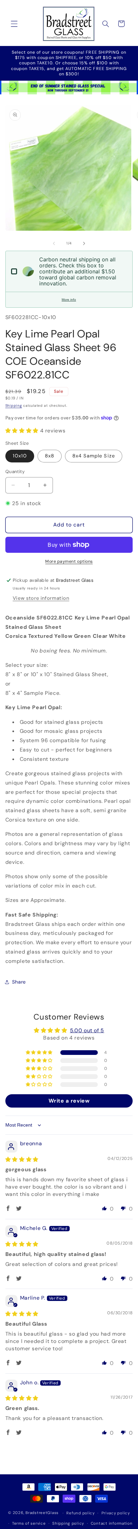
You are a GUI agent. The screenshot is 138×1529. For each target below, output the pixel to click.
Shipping (13, 405)
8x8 (49, 455)
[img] (22, 1159)
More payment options (69, 561)
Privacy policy (115, 1513)
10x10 (20, 455)
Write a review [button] (69, 1100)
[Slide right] (84, 243)
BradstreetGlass (42, 1513)
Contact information (112, 1523)
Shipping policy (68, 1523)
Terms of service (29, 1523)
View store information (41, 598)
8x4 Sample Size (93, 455)
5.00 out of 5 (87, 1030)
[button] (14, 23)
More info (69, 299)
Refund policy (80, 1513)
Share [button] (19, 982)
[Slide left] (54, 243)
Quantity (15, 471)
